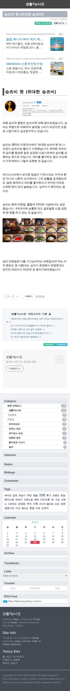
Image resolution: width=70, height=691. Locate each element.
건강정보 (37, 415)
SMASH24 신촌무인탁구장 (24, 64)
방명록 (16, 660)
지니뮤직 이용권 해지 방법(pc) (24, 337)
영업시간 (9, 508)
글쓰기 (14, 663)
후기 (48, 495)
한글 (32, 508)
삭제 (38, 508)
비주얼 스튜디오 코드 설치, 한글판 (26, 329)
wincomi (27, 641)
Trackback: (50, 344)
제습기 (22, 495)
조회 (63, 503)
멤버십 (25, 508)
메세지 (19, 500)
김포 (15, 495)
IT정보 (37, 419)
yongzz (17, 641)
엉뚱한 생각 (37, 438)
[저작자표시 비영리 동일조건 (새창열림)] (40, 296)
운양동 (21, 503)
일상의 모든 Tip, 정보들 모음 (21, 361)
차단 (29, 495)
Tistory (36, 619)
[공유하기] (13, 296)
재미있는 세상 (37, 433)
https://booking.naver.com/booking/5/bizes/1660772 (31, 34)
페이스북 (9, 499)
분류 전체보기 (36, 405)
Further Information (12, 644)
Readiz (14, 622)
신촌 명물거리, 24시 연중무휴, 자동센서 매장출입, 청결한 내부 (24, 70)
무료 (57, 500)
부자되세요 (37, 424)
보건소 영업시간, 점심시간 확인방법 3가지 (30, 333)
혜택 (36, 500)
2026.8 (35, 522)
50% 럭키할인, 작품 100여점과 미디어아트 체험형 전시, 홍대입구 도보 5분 (24, 45)
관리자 (6, 663)
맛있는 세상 (37, 428)
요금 (57, 504)
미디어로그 (18, 656)
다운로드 (12, 504)
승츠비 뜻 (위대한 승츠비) (24, 14)
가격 (42, 495)
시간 (17, 508)
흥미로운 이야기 (37, 442)
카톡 (35, 503)
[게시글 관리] (17, 296)
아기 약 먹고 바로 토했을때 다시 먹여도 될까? (31, 325)
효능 (63, 495)
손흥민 (56, 495)
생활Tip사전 (59, 23)
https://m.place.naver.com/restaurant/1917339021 (31, 58)
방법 (35, 495)
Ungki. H (36, 641)
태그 (9, 656)
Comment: (61, 344)
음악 (37, 447)
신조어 (45, 508)
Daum (16, 619)
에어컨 (8, 495)
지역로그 (7, 660)
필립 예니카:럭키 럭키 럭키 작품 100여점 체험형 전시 (24, 39)
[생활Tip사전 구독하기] (5, 601)
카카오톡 (45, 499)
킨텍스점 (28, 500)
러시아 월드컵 (46, 504)
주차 (29, 503)
